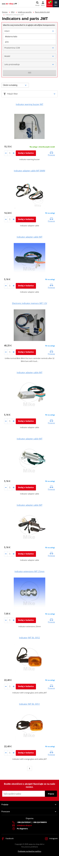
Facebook (9, 838)
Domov (5, 12)
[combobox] (29, 31)
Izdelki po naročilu (25, 12)
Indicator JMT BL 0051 (29, 704)
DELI (12, 12)
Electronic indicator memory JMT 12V (29, 303)
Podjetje (4, 804)
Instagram (53, 838)
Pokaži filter (12, 93)
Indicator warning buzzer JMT (29, 104)
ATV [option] (7, 42)
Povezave (5, 811)
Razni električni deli (42, 12)
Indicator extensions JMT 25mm (29, 571)
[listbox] (29, 39)
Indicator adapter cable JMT (29, 236)
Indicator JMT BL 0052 (29, 637)
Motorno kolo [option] (11, 36)
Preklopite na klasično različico (29, 851)
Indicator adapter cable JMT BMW (29, 170)
